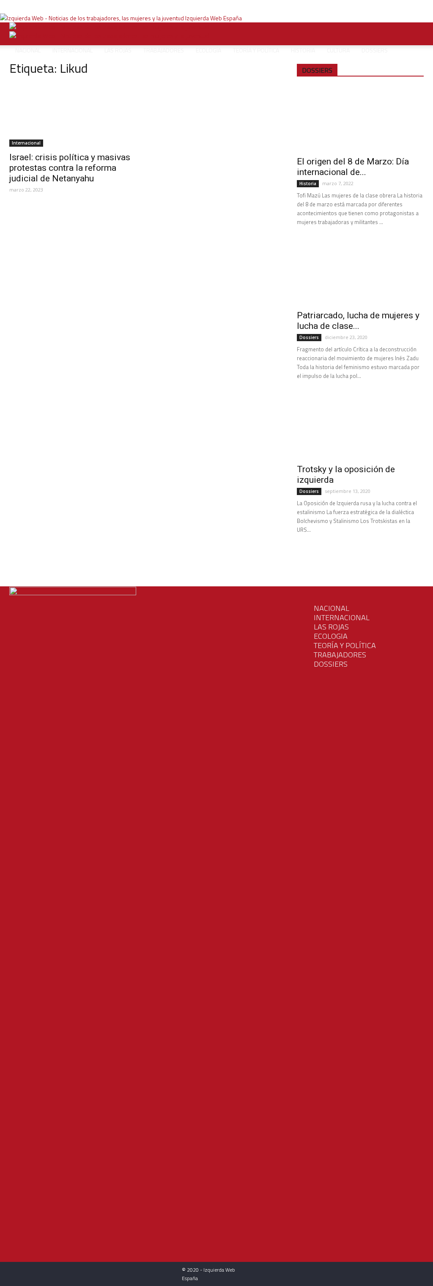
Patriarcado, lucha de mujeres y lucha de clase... (358, 320)
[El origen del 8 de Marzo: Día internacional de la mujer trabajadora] (360, 119)
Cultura (338, 50)
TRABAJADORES (340, 654)
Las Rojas (118, 50)
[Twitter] (151, 6)
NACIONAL (331, 608)
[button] (413, 34)
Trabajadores (163, 50)
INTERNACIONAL (342, 617)
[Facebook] (138, 6)
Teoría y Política (256, 50)
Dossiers (375, 50)
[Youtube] (156, 6)
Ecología (208, 50)
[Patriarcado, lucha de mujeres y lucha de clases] (360, 273)
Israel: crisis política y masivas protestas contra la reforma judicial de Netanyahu (69, 167)
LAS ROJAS (331, 626)
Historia (303, 50)
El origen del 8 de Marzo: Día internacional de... (353, 166)
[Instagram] (145, 6)
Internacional (72, 50)
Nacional (28, 50)
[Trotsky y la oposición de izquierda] (360, 427)
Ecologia (331, 636)
